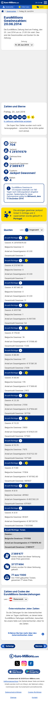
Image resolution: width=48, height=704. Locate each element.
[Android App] (32, 672)
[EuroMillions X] (17, 663)
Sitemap (13, 697)
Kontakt (35, 697)
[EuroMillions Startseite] (3, 11)
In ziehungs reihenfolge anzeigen (17, 121)
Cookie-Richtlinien (34, 692)
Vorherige (10, 646)
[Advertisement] (24, 76)
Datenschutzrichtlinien (13, 692)
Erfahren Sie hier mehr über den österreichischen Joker (22, 634)
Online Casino (25, 7)
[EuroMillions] (10, 3)
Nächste (38, 646)
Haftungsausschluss (11, 681)
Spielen (42, 7)
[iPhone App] (15, 672)
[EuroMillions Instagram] (24, 663)
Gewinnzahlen (9, 7)
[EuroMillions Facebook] (31, 663)
